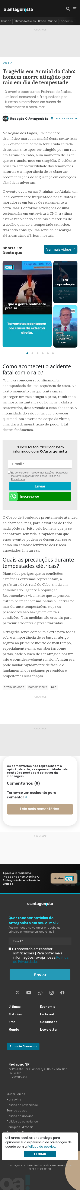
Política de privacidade (22, 1105)
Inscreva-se (29, 496)
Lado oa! (47, 1014)
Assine (59, 878)
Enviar (40, 486)
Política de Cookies (20, 1116)
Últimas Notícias (25, 21)
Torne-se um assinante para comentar (31, 795)
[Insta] (51, 993)
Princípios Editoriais (20, 1127)
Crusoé (6, 21)
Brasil (42, 21)
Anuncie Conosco (23, 1046)
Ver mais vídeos (59, 249)
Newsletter (49, 1029)
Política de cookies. (42, 1146)
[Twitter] (18, 993)
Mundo (52, 21)
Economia (66, 21)
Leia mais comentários (39, 809)
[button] (27, 353)
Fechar (40, 1154)
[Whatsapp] (40, 993)
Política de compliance (22, 1121)
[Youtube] (28, 993)
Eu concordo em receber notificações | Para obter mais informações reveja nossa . (39, 476)
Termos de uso (17, 1110)
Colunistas (48, 1022)
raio (54, 687)
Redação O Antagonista (29, 118)
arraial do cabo (14, 687)
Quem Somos (16, 1094)
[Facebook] (62, 993)
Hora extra (14, 1099)
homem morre (37, 687)
